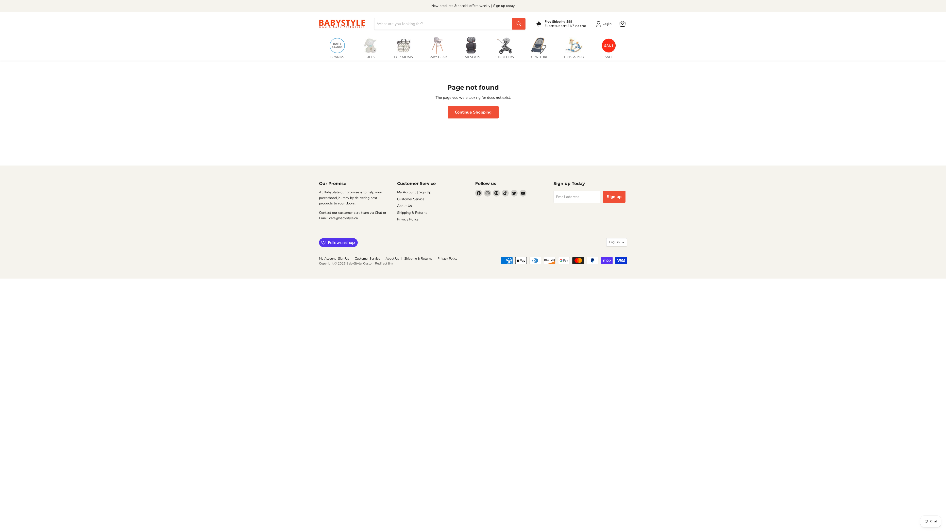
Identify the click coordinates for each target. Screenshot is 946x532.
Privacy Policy (408, 219)
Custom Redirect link (378, 263)
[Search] (518, 24)
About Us (404, 205)
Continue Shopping (473, 112)
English (614, 242)
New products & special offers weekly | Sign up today (473, 5)
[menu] (473, 47)
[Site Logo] (343, 24)
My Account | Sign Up (414, 192)
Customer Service (410, 199)
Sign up (614, 197)
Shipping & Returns (412, 212)
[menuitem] (337, 47)
